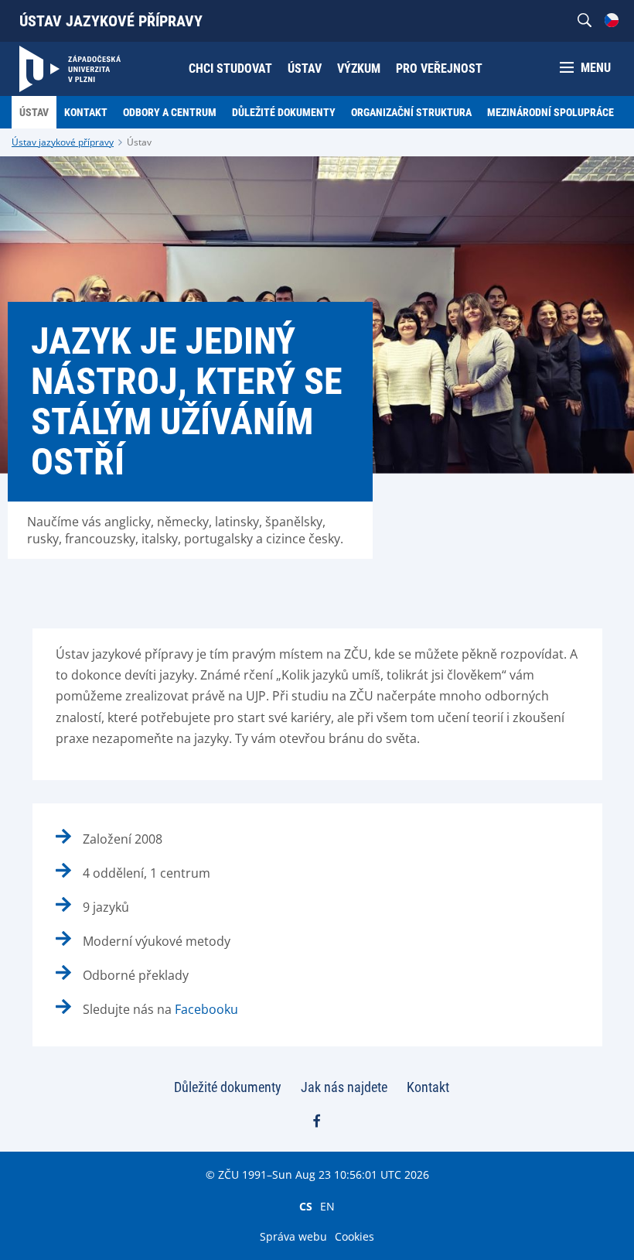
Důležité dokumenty (227, 1087)
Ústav (139, 142)
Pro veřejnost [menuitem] (439, 68)
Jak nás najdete (344, 1087)
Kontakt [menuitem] (85, 112)
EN (327, 1206)
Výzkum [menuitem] (358, 68)
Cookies (354, 1236)
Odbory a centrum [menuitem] (169, 112)
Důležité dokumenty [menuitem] (284, 112)
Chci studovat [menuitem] (230, 68)
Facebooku (206, 1009)
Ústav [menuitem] (305, 68)
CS (305, 1206)
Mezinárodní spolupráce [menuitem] (550, 112)
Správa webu (293, 1236)
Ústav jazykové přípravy (111, 21)
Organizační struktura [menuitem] (411, 112)
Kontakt (428, 1087)
